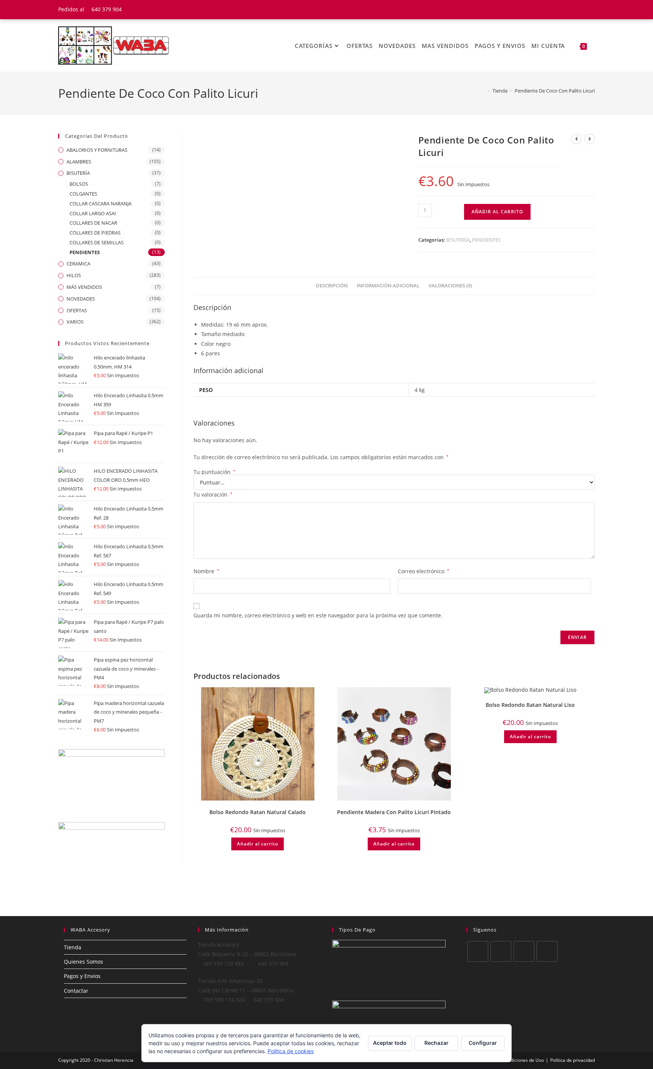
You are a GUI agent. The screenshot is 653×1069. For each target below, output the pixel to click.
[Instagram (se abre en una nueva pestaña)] (591, 9)
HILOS (74, 275)
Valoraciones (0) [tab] (450, 285)
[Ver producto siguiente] (589, 139)
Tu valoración (212, 494)
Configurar (483, 1043)
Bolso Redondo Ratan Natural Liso (530, 704)
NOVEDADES (81, 298)
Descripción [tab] (332, 285)
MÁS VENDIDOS (84, 287)
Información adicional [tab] (388, 285)
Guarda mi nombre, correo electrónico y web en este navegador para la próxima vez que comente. (318, 615)
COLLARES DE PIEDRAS (95, 232)
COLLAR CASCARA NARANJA (101, 203)
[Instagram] (524, 951)
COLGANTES (83, 193)
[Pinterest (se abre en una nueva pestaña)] (583, 9)
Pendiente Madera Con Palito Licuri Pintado (394, 812)
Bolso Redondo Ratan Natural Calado (257, 812)
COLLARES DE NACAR (93, 222)
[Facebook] (501, 951)
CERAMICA (78, 263)
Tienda (72, 947)
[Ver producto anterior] (576, 139)
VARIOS (75, 321)
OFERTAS (77, 310)
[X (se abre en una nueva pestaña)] (564, 9)
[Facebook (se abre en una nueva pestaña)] (573, 9)
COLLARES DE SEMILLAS (97, 242)
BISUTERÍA (458, 239)
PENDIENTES (486, 239)
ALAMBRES (79, 161)
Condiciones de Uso (523, 1060)
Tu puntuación (214, 472)
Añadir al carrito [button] (257, 844)
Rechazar (436, 1043)
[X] (477, 951)
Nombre (206, 571)
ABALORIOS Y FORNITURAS (97, 150)
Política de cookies (291, 1051)
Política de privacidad (572, 1060)
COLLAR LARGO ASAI (93, 213)
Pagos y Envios (82, 976)
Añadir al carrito (497, 211)
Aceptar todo (390, 1043)
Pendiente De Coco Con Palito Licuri (555, 90)
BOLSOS (79, 183)
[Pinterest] (547, 951)
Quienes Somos (83, 961)
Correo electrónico (423, 571)
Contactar (76, 990)
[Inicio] (483, 90)
